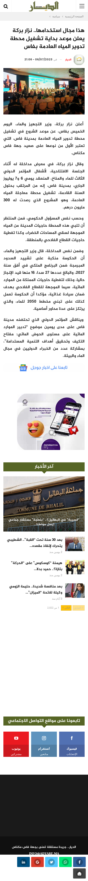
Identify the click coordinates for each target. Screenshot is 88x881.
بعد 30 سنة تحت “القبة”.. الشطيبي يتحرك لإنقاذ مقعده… (34, 543)
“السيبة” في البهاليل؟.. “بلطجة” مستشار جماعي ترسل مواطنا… (44, 522)
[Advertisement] (44, 664)
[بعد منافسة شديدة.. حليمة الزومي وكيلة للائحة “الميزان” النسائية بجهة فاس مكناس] (75, 590)
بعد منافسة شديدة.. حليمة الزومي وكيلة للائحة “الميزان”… (35, 590)
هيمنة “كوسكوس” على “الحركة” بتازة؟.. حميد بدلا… (36, 566)
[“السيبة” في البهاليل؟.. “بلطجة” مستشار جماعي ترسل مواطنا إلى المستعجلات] (44, 504)
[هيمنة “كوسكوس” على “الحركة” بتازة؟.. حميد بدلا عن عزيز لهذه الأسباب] (75, 567)
